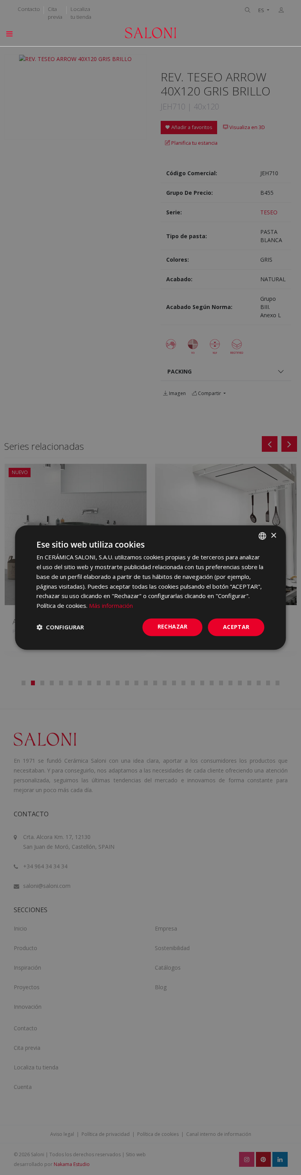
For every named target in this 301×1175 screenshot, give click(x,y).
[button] (60, 627)
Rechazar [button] (173, 626)
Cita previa (55, 12)
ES (261, 10)
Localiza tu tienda (81, 12)
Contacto (29, 9)
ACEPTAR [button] (236, 627)
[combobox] (263, 536)
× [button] (273, 536)
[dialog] (150, 587)
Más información (111, 605)
